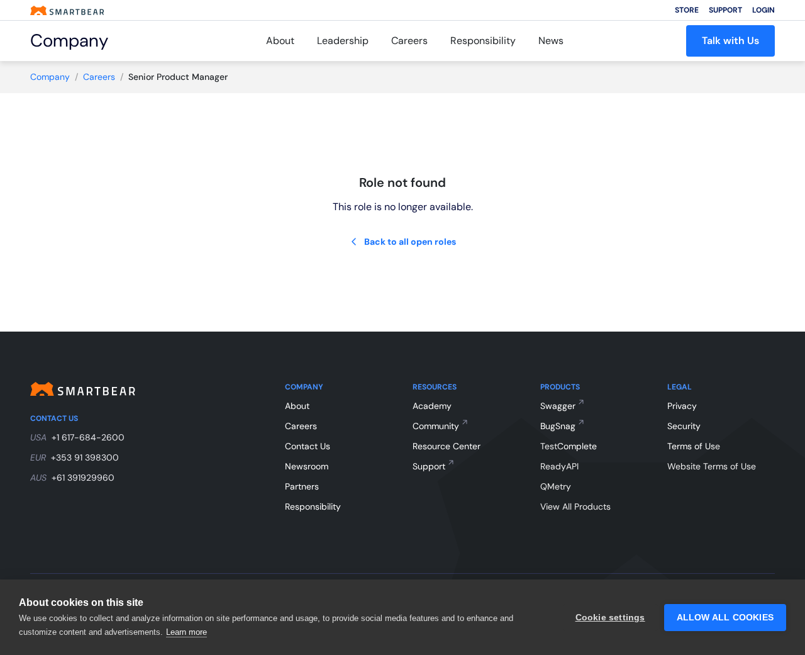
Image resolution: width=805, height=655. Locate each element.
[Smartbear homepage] (67, 10)
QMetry (555, 486)
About (280, 40)
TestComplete (568, 446)
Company (50, 76)
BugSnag (557, 426)
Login (763, 10)
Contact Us (307, 446)
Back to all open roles (410, 241)
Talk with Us (730, 40)
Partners (302, 486)
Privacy (682, 405)
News (551, 40)
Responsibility (483, 40)
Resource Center (446, 446)
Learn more (186, 632)
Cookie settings (610, 617)
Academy (432, 405)
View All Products (575, 506)
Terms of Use (693, 446)
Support (725, 10)
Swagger (557, 405)
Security (684, 426)
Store (687, 10)
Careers (409, 40)
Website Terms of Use (711, 466)
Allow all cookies (725, 617)
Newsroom (306, 466)
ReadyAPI (559, 466)
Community (436, 426)
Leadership (343, 40)
